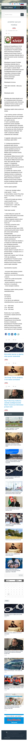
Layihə (21, 734)
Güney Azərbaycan (14, 733)
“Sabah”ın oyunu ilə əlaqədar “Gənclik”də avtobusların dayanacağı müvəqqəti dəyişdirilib (13, 461)
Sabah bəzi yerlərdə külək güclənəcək (13, 539)
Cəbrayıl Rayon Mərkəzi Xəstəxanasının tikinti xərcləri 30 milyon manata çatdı (13, 493)
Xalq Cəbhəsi (8, 7)
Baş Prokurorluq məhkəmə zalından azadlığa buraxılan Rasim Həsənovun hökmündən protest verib (13, 404)
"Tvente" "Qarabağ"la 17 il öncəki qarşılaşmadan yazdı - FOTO (12, 429)
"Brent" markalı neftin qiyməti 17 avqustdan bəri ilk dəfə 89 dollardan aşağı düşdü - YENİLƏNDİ (12, 570)
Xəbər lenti (9, 414)
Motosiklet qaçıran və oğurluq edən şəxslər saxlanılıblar (13, 355)
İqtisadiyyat (14, 732)
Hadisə (14, 27)
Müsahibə (14, 734)
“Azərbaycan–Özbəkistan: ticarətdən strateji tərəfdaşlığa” (13, 525)
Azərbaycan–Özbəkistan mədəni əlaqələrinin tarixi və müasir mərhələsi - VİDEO (13, 445)
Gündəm (13, 736)
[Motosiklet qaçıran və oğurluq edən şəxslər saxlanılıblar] (14, 348)
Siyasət (9, 732)
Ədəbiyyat (8, 736)
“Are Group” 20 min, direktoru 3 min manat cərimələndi (13, 378)
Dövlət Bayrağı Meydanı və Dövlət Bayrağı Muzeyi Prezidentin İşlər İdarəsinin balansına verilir (13, 509)
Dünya (19, 732)
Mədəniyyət (9, 734)
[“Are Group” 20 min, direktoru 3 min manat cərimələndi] (14, 371)
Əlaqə (21, 736)
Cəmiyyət (17, 736)
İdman (18, 734)
